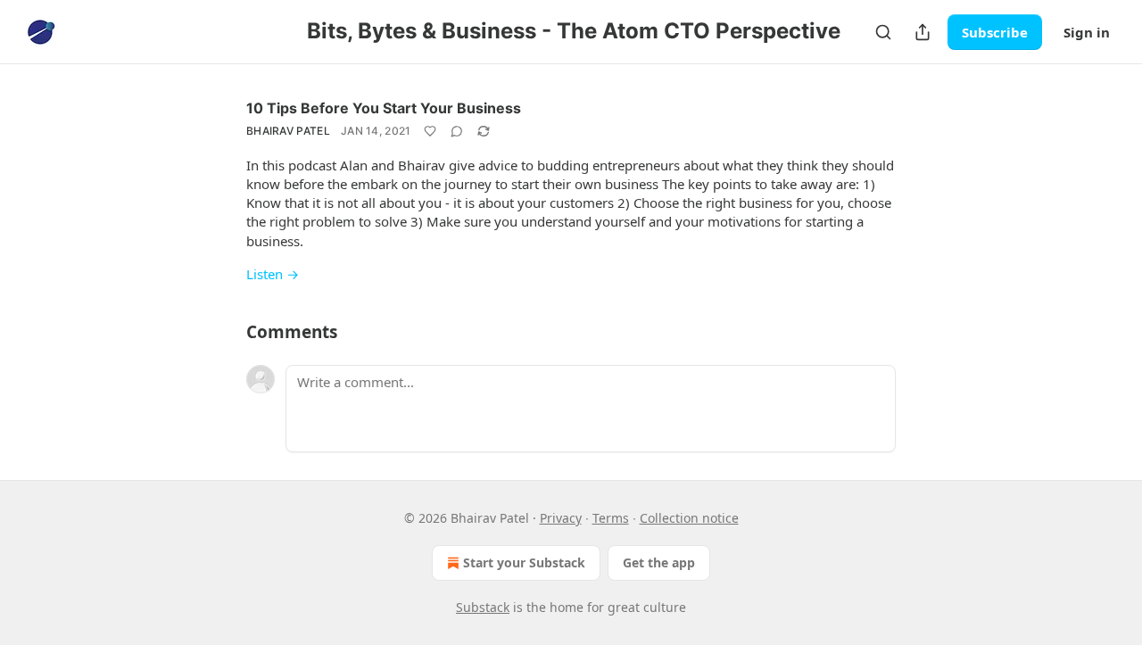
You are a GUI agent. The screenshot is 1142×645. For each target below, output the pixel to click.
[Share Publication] (922, 32)
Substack (482, 607)
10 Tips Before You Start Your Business (383, 108)
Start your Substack (524, 562)
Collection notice (689, 517)
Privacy (561, 517)
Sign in (1086, 32)
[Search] (883, 32)
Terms (610, 517)
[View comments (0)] (456, 131)
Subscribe (995, 32)
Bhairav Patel (288, 130)
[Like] (430, 131)
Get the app (659, 562)
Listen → (272, 274)
